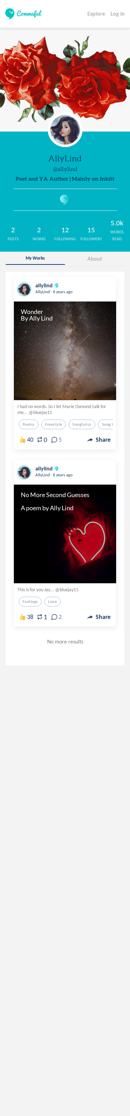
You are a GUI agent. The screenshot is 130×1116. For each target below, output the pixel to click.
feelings (30, 601)
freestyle (53, 424)
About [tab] (94, 258)
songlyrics (81, 424)
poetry (29, 424)
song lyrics (112, 424)
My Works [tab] (35, 258)
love (52, 601)
